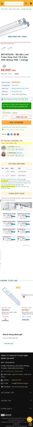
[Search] (25, 4)
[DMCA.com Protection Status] (6, 415)
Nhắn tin (20, 149)
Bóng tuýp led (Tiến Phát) (20, 88)
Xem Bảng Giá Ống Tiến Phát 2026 (16, 99)
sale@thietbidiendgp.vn (20, 383)
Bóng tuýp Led (17, 91)
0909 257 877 (16, 380)
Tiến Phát (15, 85)
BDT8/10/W (22, 172)
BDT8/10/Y (22, 175)
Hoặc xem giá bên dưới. (20, 106)
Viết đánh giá (8, 343)
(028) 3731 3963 (17, 374)
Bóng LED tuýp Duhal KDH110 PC (9, 313)
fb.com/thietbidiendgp (20, 387)
